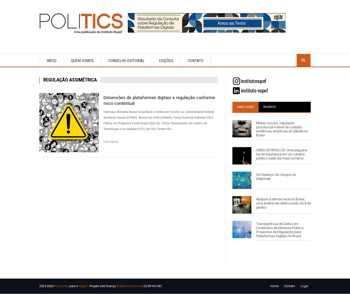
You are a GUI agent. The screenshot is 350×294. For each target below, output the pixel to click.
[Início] (83, 23)
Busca (303, 60)
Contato (195, 60)
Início (51, 60)
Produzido (61, 286)
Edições (166, 60)
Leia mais (112, 142)
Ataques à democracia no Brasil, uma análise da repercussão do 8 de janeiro (283, 203)
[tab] (245, 107)
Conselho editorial (126, 60)
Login (304, 286)
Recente (269, 107)
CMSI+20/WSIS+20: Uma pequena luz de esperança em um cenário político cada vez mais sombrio (281, 154)
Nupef (83, 286)
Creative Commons (130, 286)
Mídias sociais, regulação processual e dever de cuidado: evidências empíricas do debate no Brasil (282, 129)
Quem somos (82, 60)
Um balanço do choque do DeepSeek (276, 177)
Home (274, 286)
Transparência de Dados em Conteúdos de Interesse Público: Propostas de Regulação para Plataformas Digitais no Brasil (280, 230)
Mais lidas (245, 107)
